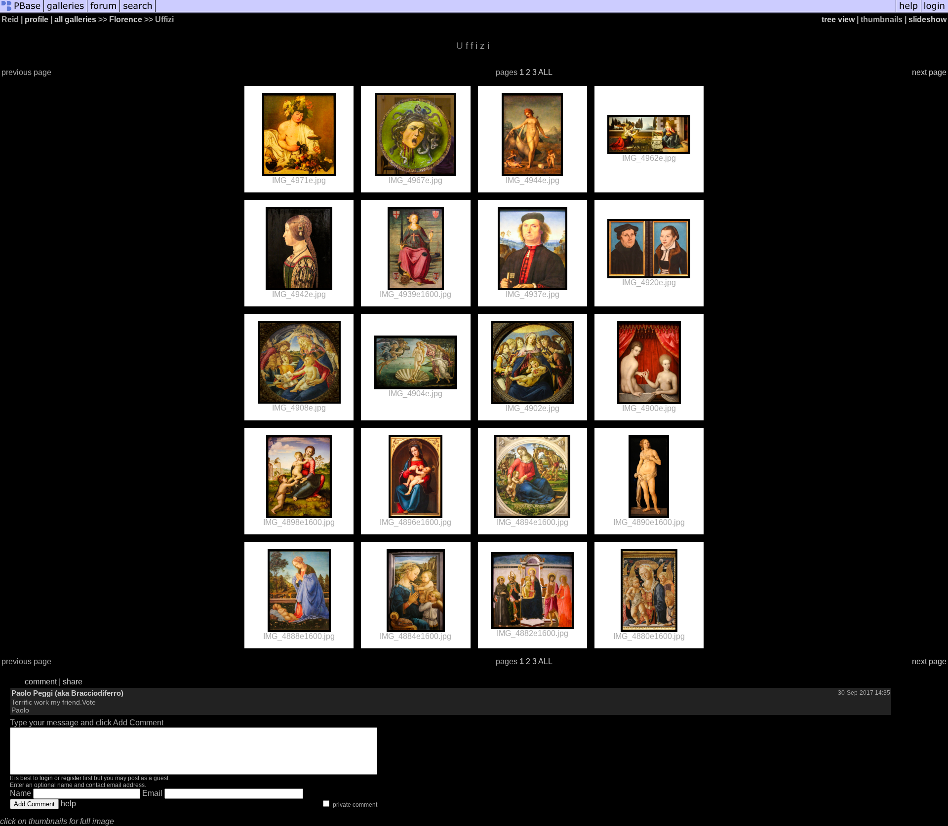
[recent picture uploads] (65, 11)
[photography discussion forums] (103, 11)
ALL (545, 72)
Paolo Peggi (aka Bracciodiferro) (67, 693)
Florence (125, 19)
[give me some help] (908, 11)
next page (929, 72)
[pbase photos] (22, 11)
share (72, 681)
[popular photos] (526, 11)
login (46, 778)
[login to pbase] (934, 11)
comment (41, 681)
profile (36, 19)
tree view (838, 19)
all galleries (75, 19)
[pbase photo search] (138, 11)
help (68, 803)
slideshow (927, 19)
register (71, 778)
